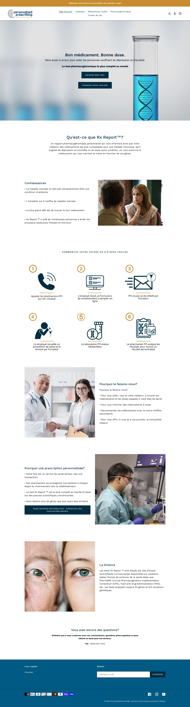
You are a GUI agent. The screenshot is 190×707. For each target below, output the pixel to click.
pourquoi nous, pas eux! (95, 85)
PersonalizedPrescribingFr (120, 701)
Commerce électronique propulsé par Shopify (148, 701)
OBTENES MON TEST (95, 75)
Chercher (29, 672)
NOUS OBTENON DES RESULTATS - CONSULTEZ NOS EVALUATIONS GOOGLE (57, 510)
